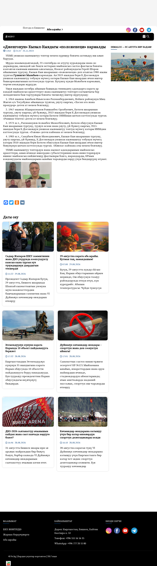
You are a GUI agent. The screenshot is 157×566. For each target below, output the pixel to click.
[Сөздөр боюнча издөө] (148, 37)
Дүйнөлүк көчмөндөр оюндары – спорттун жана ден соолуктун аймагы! (81, 348)
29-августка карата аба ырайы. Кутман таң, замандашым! (79, 258)
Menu (11, 36)
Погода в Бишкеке (34, 27)
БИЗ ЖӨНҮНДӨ (12, 529)
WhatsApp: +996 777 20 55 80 (70, 543)
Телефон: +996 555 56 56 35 (69, 538)
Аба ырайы (54, 29)
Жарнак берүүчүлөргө (16, 534)
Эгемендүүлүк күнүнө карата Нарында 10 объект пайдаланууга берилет (26, 348)
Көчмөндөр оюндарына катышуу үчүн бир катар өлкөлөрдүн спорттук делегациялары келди (80, 434)
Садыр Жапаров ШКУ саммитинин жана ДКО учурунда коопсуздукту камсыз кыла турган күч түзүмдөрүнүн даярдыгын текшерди (27, 262)
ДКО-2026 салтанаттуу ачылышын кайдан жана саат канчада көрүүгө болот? (27, 434)
